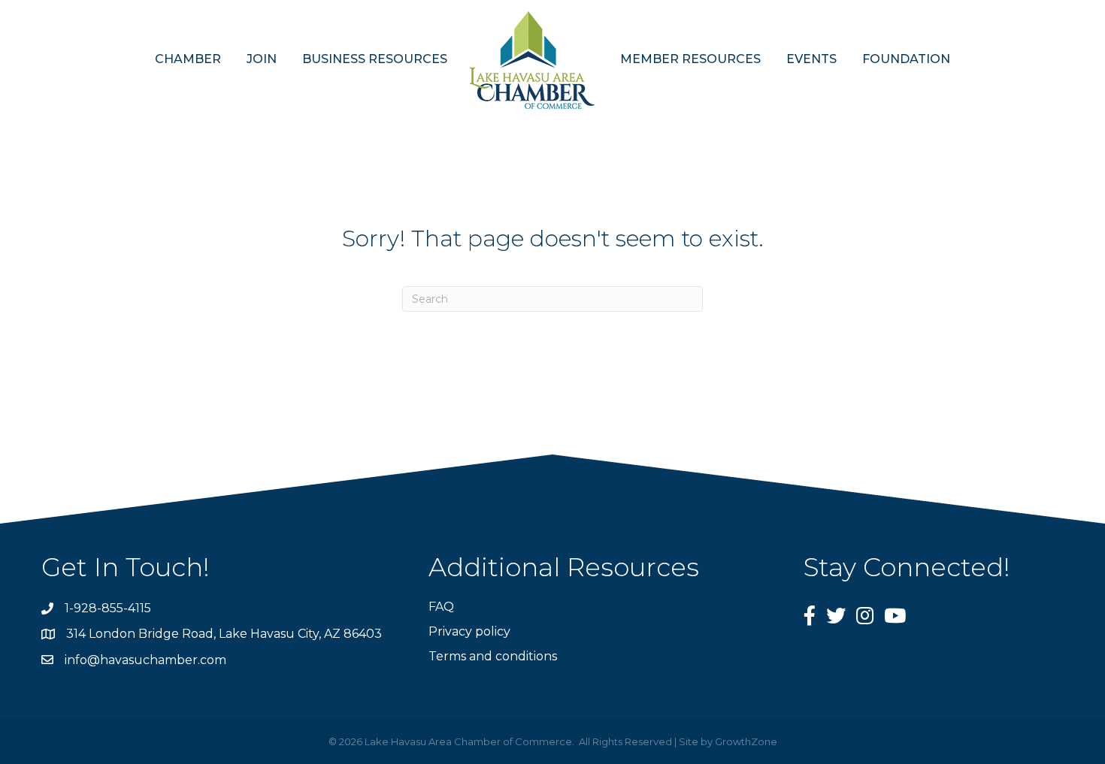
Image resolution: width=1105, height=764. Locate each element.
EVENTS (811, 59)
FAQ (441, 606)
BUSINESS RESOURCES (374, 59)
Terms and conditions (492, 656)
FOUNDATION (906, 59)
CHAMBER (188, 59)
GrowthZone (746, 741)
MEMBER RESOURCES (690, 59)
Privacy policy (469, 631)
